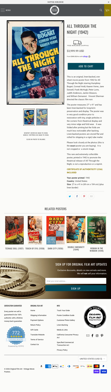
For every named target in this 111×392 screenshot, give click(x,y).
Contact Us (34, 344)
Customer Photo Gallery (66, 320)
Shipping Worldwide (56, 2)
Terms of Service (36, 340)
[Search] (101, 10)
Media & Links (62, 330)
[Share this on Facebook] (77, 196)
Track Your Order (63, 310)
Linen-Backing (62, 325)
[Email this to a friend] (91, 196)
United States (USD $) (91, 359)
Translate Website (37, 335)
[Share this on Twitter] (70, 196)
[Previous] (6, 234)
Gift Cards (34, 330)
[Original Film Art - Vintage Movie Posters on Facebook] (93, 336)
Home (32, 310)
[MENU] (1, 10)
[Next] (104, 234)
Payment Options (37, 320)
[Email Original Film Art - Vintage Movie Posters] (88, 336)
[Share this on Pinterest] (84, 196)
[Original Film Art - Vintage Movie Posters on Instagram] (97, 336)
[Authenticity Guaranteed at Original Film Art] (4, 349)
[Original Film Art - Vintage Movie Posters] (54, 10)
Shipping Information (38, 315)
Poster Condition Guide (65, 315)
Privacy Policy (62, 350)
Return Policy (35, 325)
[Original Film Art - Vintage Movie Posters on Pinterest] (102, 336)
